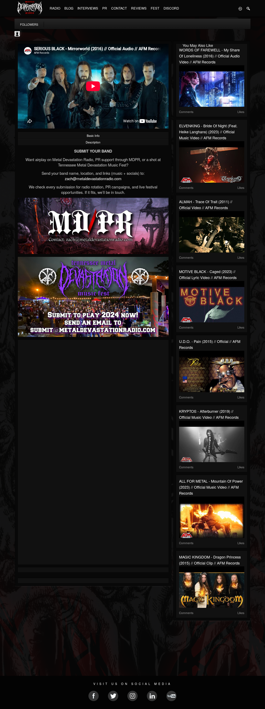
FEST (155, 8)
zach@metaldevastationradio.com (93, 178)
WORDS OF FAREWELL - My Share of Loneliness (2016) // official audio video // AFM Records (209, 55)
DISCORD (171, 8)
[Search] (248, 8)
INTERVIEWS (87, 8)
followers (29, 24)
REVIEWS (139, 8)
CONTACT (119, 8)
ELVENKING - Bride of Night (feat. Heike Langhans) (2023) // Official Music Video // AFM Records (208, 131)
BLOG (68, 8)
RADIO (55, 8)
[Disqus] (93, 398)
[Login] (240, 8)
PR (104, 8)
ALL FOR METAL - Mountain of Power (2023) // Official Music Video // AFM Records (211, 487)
